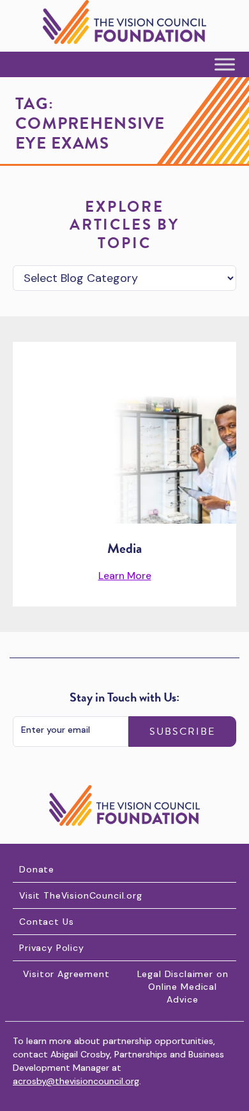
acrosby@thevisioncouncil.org (76, 1081)
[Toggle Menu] (225, 65)
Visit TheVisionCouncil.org (80, 895)
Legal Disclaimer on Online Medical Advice (183, 986)
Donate (36, 869)
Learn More (124, 575)
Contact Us (46, 921)
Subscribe (182, 731)
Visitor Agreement (66, 974)
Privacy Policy (51, 947)
